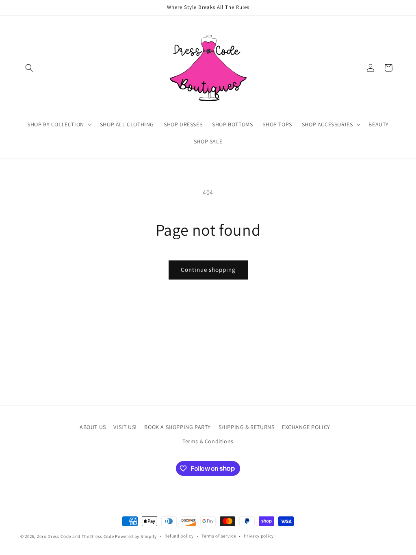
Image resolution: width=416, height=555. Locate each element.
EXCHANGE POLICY (306, 427)
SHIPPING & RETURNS (247, 427)
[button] (29, 68)
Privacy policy (259, 536)
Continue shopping (208, 269)
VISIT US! (124, 427)
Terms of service (219, 536)
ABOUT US (93, 427)
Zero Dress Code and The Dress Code (75, 536)
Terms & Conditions (208, 441)
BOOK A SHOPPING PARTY (177, 427)
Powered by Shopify (136, 536)
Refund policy (179, 536)
